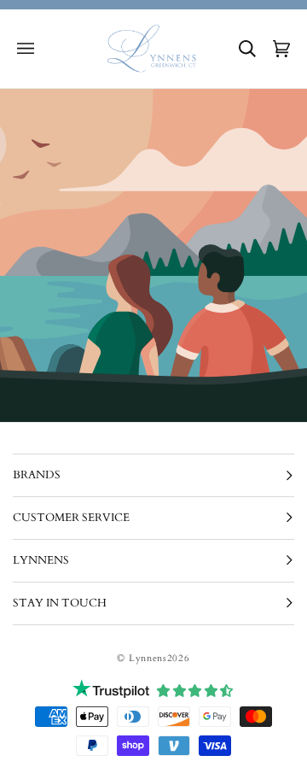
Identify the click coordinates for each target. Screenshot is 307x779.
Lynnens (148, 658)
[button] (25, 48)
